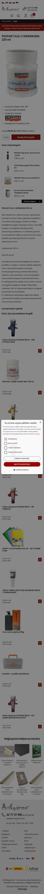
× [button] (40, 422)
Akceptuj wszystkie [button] (22, 464)
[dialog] (22, 447)
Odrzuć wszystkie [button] (22, 458)
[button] (22, 469)
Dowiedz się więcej (33, 434)
